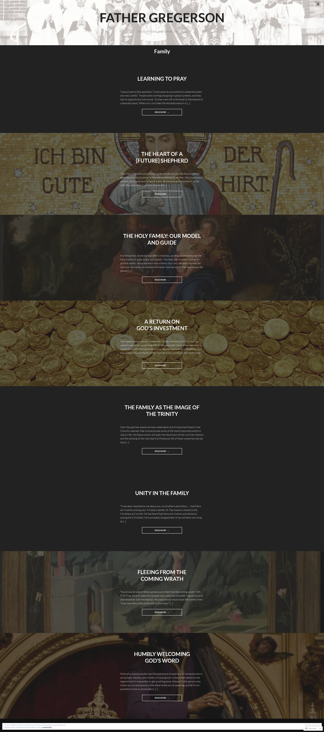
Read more (154, 113)
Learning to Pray (162, 78)
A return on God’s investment (162, 324)
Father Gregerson (162, 17)
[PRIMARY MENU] (318, 4)
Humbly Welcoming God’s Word (162, 657)
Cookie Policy (47, 727)
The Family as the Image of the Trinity (162, 410)
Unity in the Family (162, 493)
